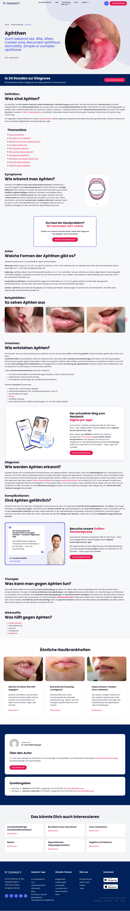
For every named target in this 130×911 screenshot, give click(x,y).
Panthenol (13, 633)
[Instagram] (6, 896)
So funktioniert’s (45, 2)
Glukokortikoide (65, 597)
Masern (10, 842)
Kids (76, 2)
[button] (5, 320)
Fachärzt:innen (45, 118)
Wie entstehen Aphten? (19, 148)
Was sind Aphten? (16, 135)
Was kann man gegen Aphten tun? (23, 159)
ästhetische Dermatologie (106, 758)
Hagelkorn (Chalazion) (100, 842)
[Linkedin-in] (25, 896)
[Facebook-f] (11, 896)
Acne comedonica (98, 827)
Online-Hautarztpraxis (31, 112)
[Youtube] (21, 896)
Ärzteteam (66, 2)
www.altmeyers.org (75, 788)
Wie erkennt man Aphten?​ (20, 138)
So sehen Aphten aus (18, 145)
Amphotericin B (15, 623)
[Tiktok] (16, 896)
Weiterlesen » (13, 710)
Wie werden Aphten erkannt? (21, 152)
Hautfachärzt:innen (69, 480)
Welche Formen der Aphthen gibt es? (24, 141)
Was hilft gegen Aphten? (19, 162)
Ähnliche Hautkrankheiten (19, 165)
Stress (11, 396)
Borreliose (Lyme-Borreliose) (62, 827)
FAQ (56, 2)
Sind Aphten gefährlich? (19, 155)
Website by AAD (120, 898)
